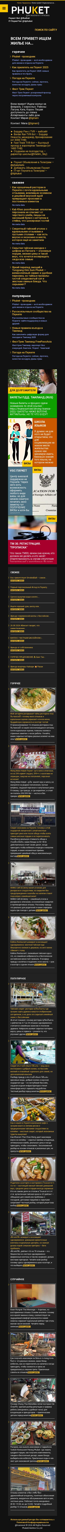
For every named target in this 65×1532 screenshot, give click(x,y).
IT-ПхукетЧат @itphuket (20, 21)
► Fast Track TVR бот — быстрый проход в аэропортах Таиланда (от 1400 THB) (30, 145)
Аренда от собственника (21, 647)
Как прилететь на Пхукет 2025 (30, 67)
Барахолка (27, 3)
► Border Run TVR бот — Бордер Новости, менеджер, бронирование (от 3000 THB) (31, 137)
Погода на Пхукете (23, 78)
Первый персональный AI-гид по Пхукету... (29, 587)
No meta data (18, 205)
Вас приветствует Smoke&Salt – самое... (28, 578)
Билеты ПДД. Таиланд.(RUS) (31, 397)
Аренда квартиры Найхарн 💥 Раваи (26, 667)
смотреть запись (17, 580)
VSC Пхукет (18, 470)
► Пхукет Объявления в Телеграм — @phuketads (32, 164)
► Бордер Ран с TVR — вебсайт (29, 131)
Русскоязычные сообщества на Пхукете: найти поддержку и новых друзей (29, 321)
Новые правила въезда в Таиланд (27, 329)
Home (19, 3)
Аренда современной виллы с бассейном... (30, 616)
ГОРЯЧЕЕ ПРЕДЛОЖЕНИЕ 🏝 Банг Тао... (27, 657)
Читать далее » (21, 739)
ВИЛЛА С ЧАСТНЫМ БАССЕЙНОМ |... (26, 638)
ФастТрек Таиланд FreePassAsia (32, 341)
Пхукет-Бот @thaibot (19, 18)
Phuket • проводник (23, 56)
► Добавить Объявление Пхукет (30, 167)
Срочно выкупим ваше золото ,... (25, 597)
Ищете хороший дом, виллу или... (25, 606)
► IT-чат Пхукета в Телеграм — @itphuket (29, 172)
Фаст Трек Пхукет (23, 89)
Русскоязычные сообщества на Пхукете (31, 313)
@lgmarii (33, 118)
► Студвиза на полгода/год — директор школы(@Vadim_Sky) (29, 153)
